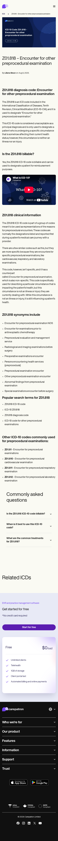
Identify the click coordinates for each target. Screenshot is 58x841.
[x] (34, 823)
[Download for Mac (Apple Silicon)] (18, 782)
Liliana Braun (10, 73)
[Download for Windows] (40, 782)
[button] (54, 6)
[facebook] (18, 823)
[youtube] (40, 823)
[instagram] (23, 823)
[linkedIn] (29, 823)
